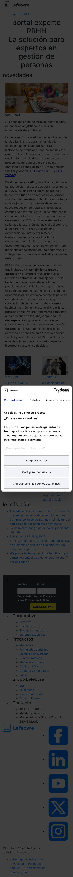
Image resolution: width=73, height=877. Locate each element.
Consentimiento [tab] (14, 400)
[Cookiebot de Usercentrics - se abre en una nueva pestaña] (53, 390)
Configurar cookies (34, 472)
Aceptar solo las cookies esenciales (36, 483)
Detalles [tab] (35, 400)
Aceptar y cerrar (36, 460)
